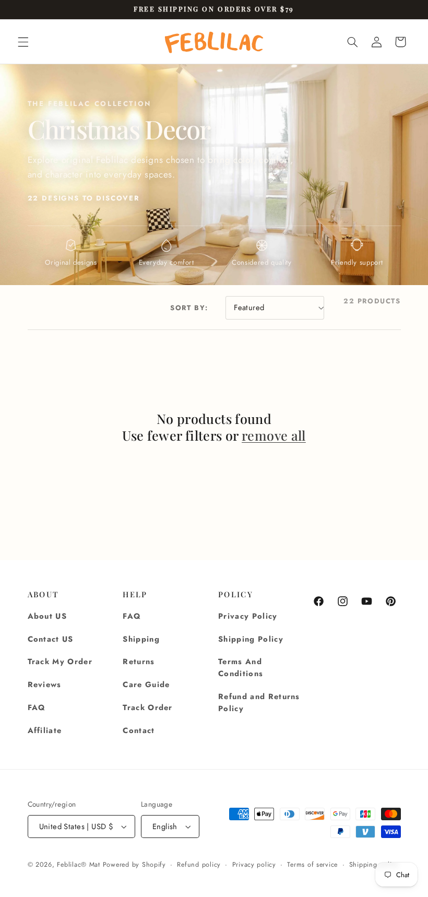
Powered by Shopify (134, 864)
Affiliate (45, 730)
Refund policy (199, 864)
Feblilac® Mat (78, 864)
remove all (274, 435)
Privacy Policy (248, 616)
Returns (138, 661)
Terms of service (312, 864)
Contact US (51, 639)
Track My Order (60, 661)
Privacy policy (254, 864)
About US (47, 616)
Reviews (45, 684)
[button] (23, 42)
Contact (138, 730)
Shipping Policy (250, 639)
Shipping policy (374, 864)
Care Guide (146, 684)
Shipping (141, 639)
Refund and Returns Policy (259, 702)
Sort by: (189, 308)
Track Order (148, 707)
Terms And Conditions (240, 667)
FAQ (37, 707)
